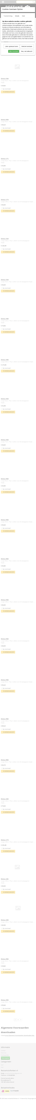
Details (17, 16)
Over (23, 16)
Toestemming (8, 16)
